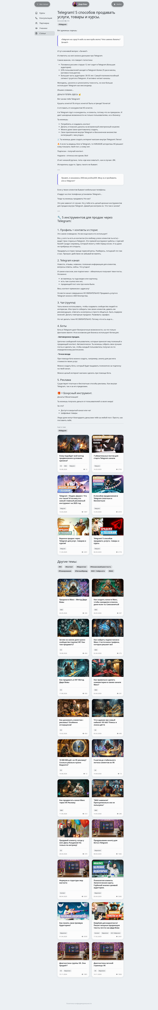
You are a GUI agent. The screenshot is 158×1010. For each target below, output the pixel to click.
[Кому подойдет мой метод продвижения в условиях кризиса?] (73, 453)
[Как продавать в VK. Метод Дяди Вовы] (73, 677)
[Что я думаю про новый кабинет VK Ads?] (107, 717)
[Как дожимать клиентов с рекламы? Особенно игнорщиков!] (73, 717)
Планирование (65, 571)
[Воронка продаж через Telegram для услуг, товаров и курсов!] (73, 536)
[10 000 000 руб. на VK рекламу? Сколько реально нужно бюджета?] (73, 758)
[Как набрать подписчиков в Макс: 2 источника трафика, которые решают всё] (107, 637)
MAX (65, 466)
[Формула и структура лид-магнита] (73, 879)
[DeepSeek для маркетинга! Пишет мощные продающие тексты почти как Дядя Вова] (107, 921)
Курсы (42, 13)
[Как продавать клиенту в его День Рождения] (73, 838)
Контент (69, 567)
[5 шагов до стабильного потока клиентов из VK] (107, 758)
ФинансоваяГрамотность (101, 567)
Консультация (45, 18)
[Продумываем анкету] (107, 838)
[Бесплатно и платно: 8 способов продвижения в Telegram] (107, 495)
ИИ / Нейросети (98, 571)
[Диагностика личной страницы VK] (107, 959)
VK (61, 466)
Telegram (63, 24)
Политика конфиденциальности (79, 1003)
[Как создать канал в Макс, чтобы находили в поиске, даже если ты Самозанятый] (107, 597)
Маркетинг (82, 567)
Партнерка (44, 23)
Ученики (43, 28)
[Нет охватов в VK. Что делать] (73, 637)
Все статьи (44, 4)
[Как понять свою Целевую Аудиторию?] (73, 921)
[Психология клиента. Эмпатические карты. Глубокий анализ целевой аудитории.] (107, 879)
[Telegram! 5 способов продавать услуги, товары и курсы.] (107, 536)
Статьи (42, 33)
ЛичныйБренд (81, 571)
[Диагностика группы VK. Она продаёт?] (73, 959)
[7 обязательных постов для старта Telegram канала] (107, 453)
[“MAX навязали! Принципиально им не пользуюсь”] (107, 798)
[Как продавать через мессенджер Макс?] (73, 597)
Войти (119, 4)
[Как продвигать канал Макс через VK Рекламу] (73, 798)
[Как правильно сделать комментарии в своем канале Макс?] (107, 677)
